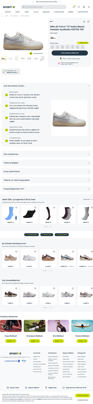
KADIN (17, 12)
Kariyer (35, 359)
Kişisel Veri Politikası (53, 365)
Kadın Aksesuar (82, 369)
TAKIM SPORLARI (83, 12)
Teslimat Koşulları (68, 366)
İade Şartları (66, 369)
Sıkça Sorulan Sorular (68, 361)
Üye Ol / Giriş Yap (67, 374)
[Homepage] (9, 7)
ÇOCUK (36, 12)
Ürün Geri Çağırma (68, 364)
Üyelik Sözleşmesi (53, 356)
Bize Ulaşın (66, 356)
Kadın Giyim (81, 366)
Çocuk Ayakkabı (82, 371)
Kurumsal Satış (37, 371)
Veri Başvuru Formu (53, 368)
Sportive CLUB (37, 369)
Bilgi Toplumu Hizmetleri (52, 377)
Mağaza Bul (66, 359)
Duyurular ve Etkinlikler (39, 364)
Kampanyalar (37, 366)
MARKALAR (46, 12)
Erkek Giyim (81, 359)
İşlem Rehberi (66, 377)
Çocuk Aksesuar (82, 377)
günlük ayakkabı (24, 16)
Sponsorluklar (37, 361)
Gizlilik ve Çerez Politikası (52, 359)
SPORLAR (8, 12)
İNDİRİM (70, 12)
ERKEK (27, 12)
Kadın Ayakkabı (82, 364)
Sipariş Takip (66, 371)
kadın (6, 16)
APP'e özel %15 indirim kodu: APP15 (46, 1)
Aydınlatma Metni (53, 370)
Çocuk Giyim (81, 374)
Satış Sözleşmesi (52, 363)
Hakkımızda (36, 356)
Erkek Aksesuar (82, 361)
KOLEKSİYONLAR (59, 12)
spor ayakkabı (14, 16)
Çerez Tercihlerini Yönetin (53, 373)
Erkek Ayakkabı (81, 356)
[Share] (84, 22)
